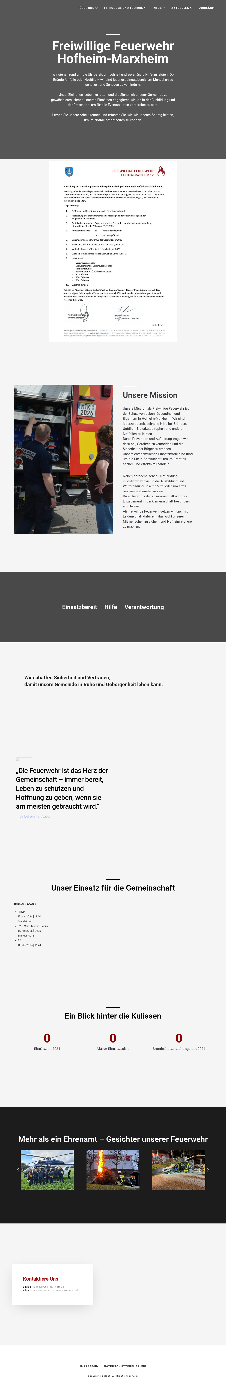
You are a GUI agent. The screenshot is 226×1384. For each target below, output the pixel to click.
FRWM (21, 911)
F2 (19, 940)
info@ (34, 1286)
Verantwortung (144, 606)
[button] (18, 1170)
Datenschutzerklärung (125, 1366)
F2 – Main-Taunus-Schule (33, 926)
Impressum (89, 1366)
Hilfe (110, 606)
